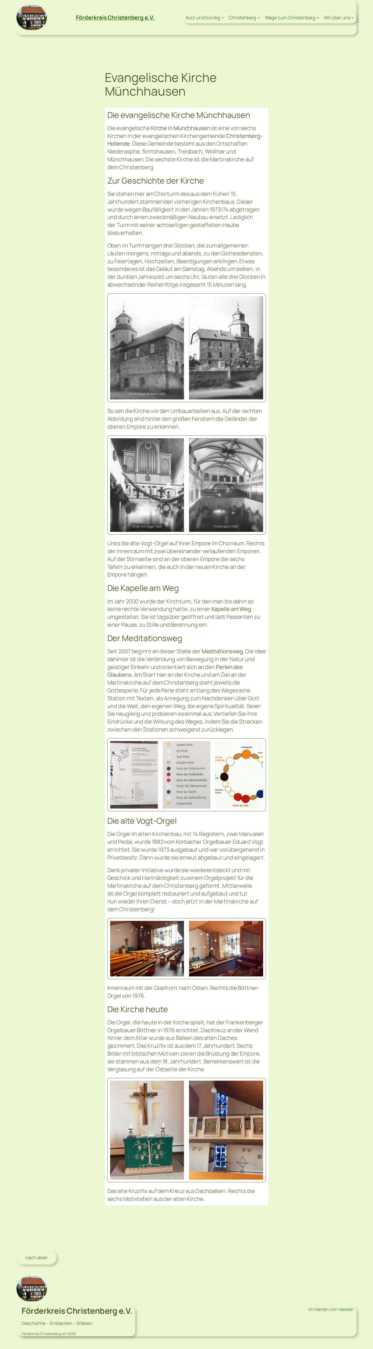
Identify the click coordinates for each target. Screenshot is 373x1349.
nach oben (36, 1257)
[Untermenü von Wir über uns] (352, 17)
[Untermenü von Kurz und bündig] (222, 17)
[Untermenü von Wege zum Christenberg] (317, 17)
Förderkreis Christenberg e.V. (115, 17)
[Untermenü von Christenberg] (259, 17)
